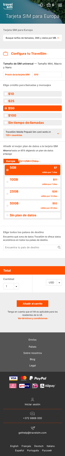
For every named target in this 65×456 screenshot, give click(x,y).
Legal (32, 365)
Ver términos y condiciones (32, 318)
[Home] (7, 6)
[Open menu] (60, 5)
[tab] (10, 161)
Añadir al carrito (32, 303)
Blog (32, 359)
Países (32, 346)
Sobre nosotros (32, 352)
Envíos (32, 339)
